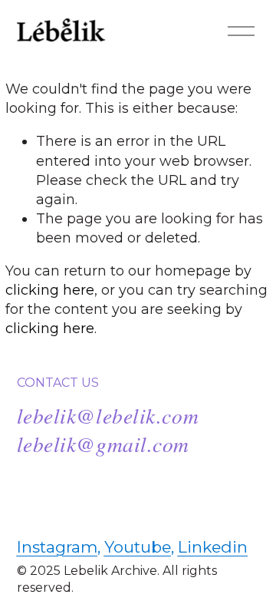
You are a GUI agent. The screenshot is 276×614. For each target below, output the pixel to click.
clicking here (49, 290)
